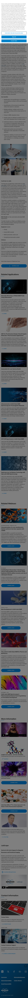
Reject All (14, 36)
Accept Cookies (14, 40)
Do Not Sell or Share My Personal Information (14, 33)
